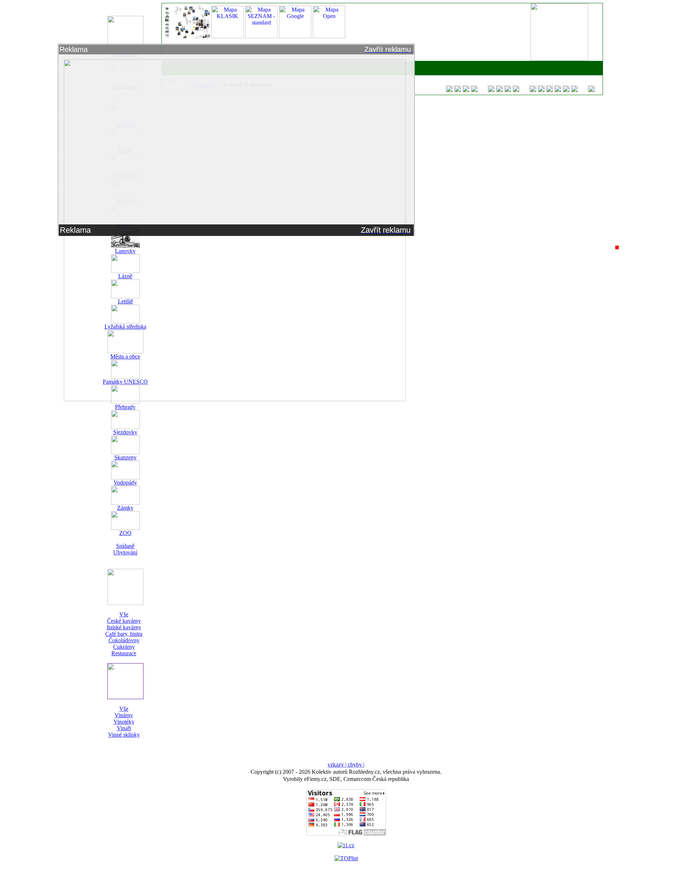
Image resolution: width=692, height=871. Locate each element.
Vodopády (125, 482)
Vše (123, 614)
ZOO (125, 533)
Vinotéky (124, 722)
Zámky (125, 508)
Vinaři (124, 728)
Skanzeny (125, 457)
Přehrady (125, 407)
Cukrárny (124, 647)
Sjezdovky (125, 432)
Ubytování (125, 552)
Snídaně (125, 546)
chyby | (356, 764)
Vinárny (124, 715)
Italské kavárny (124, 627)
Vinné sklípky (124, 735)
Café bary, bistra (123, 634)
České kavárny (124, 621)
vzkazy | (338, 764)
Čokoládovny (123, 640)
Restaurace (123, 653)
